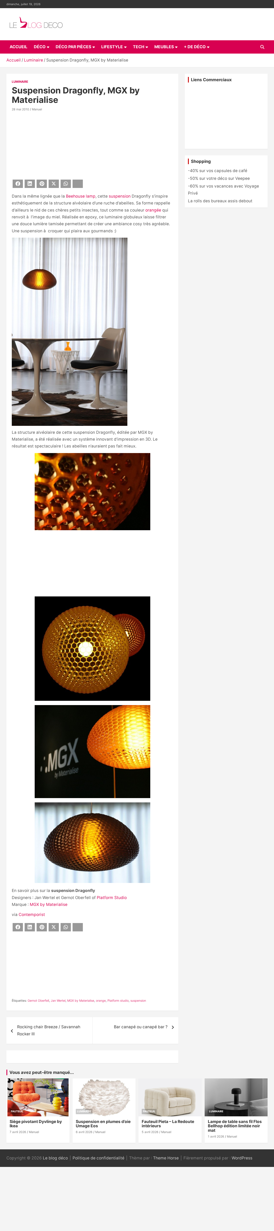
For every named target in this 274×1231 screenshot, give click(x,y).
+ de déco (195, 46)
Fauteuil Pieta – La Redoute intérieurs (168, 1124)
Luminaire (20, 81)
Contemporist (32, 914)
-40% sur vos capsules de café (217, 170)
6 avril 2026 (84, 1132)
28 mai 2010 (20, 109)
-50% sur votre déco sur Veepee (219, 178)
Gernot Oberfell (38, 1000)
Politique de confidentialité (98, 1158)
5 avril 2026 (150, 1132)
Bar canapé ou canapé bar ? (141, 1026)
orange (101, 1000)
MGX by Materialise (48, 904)
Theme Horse (166, 1158)
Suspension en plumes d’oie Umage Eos (103, 1124)
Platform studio (118, 1000)
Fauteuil (17, 1111)
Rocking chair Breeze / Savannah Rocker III (48, 1030)
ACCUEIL (18, 46)
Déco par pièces (73, 46)
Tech (138, 46)
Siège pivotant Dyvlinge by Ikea (36, 1124)
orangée (153, 210)
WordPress (242, 1158)
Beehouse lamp (80, 196)
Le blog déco (55, 1158)
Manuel (37, 109)
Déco (40, 46)
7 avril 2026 (18, 1132)
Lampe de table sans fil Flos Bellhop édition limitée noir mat (235, 1126)
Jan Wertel (58, 1000)
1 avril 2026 (216, 1136)
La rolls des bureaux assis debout (220, 200)
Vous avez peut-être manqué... (41, 1072)
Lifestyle (112, 46)
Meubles (164, 46)
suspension (120, 196)
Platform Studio (112, 897)
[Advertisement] (92, 145)
